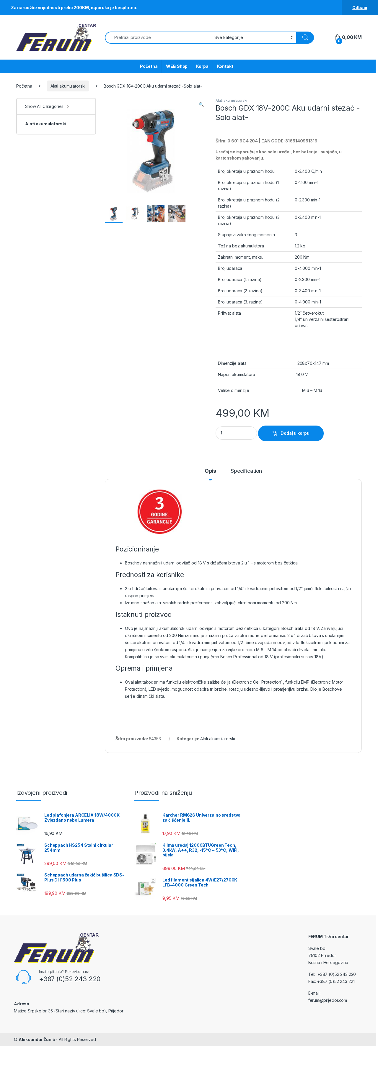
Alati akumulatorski (67, 85)
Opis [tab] (210, 471)
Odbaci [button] (359, 7)
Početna (148, 66)
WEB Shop (177, 66)
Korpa (202, 66)
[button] (201, 104)
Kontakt (225, 66)
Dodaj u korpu (295, 433)
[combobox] (158, 38)
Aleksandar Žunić (37, 1039)
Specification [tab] (246, 471)
